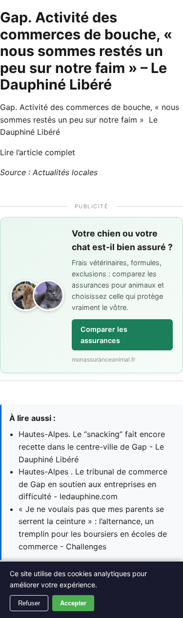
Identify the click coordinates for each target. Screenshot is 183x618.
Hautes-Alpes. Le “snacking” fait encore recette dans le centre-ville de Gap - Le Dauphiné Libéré (92, 446)
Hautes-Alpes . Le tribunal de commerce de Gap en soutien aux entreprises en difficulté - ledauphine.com (93, 484)
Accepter (73, 603)
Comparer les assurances (104, 335)
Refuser (29, 603)
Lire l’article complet (37, 152)
